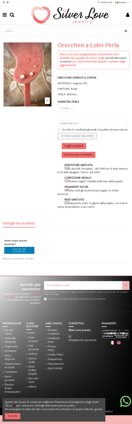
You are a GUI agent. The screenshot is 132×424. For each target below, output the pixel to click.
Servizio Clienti (9, 332)
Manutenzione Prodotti (13, 365)
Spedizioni (10, 351)
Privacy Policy (52, 348)
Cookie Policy (55, 355)
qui (14, 406)
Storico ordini (32, 360)
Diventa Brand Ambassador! (12, 388)
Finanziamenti (55, 364)
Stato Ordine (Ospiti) (32, 370)
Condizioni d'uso (53, 340)
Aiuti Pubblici (55, 368)
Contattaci (11, 372)
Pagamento (11, 347)
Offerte (32, 387)
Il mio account (33, 339)
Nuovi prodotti (9, 378)
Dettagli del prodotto (19, 224)
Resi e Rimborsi (10, 357)
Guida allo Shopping (10, 340)
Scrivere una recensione (19, 250)
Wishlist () (106, 2)
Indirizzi (32, 354)
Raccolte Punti (33, 380)
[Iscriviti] (125, 285)
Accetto (12, 416)
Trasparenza (55, 359)
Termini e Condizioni (53, 332)
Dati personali (33, 347)
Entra (31, 333)
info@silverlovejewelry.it (82, 340)
